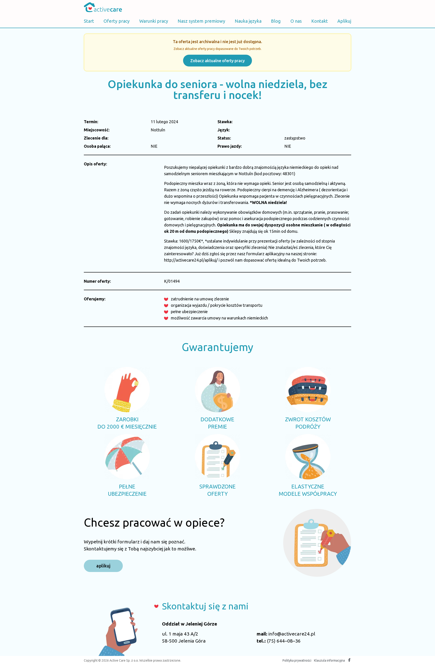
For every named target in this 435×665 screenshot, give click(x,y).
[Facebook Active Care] (349, 660)
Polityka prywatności (297, 660)
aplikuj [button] (103, 565)
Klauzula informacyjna (329, 660)
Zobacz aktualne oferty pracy (217, 60)
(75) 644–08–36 (284, 640)
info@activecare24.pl (291, 633)
